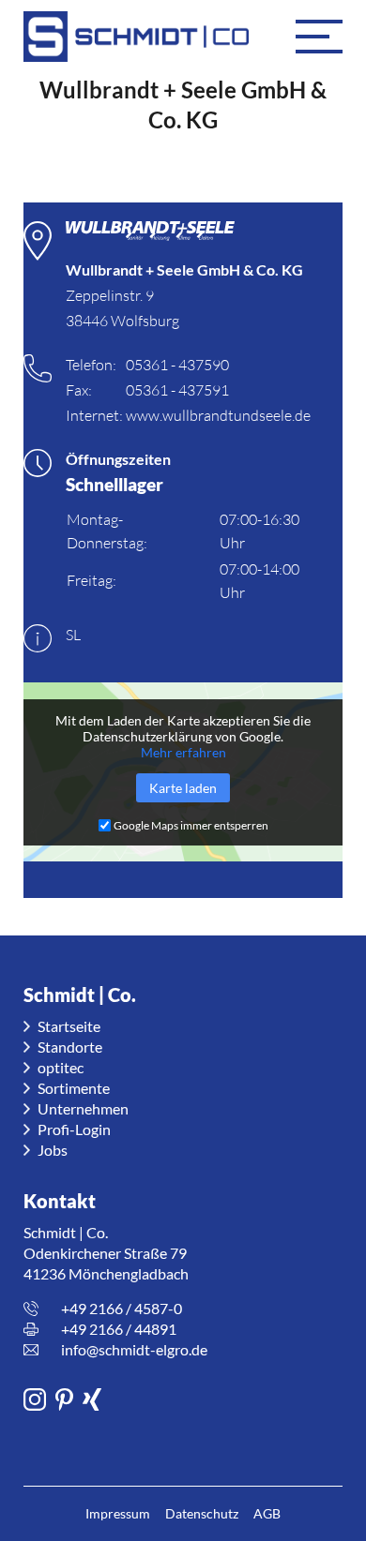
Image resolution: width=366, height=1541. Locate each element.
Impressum (117, 1513)
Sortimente (74, 1088)
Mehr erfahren (183, 752)
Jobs (53, 1150)
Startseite (69, 1026)
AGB (267, 1513)
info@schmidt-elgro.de (134, 1349)
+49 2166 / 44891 (118, 1329)
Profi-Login (74, 1129)
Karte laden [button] (183, 788)
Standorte (70, 1046)
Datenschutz (201, 1513)
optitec (61, 1067)
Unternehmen (83, 1108)
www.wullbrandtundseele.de (218, 415)
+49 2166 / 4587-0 (121, 1308)
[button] (319, 36)
